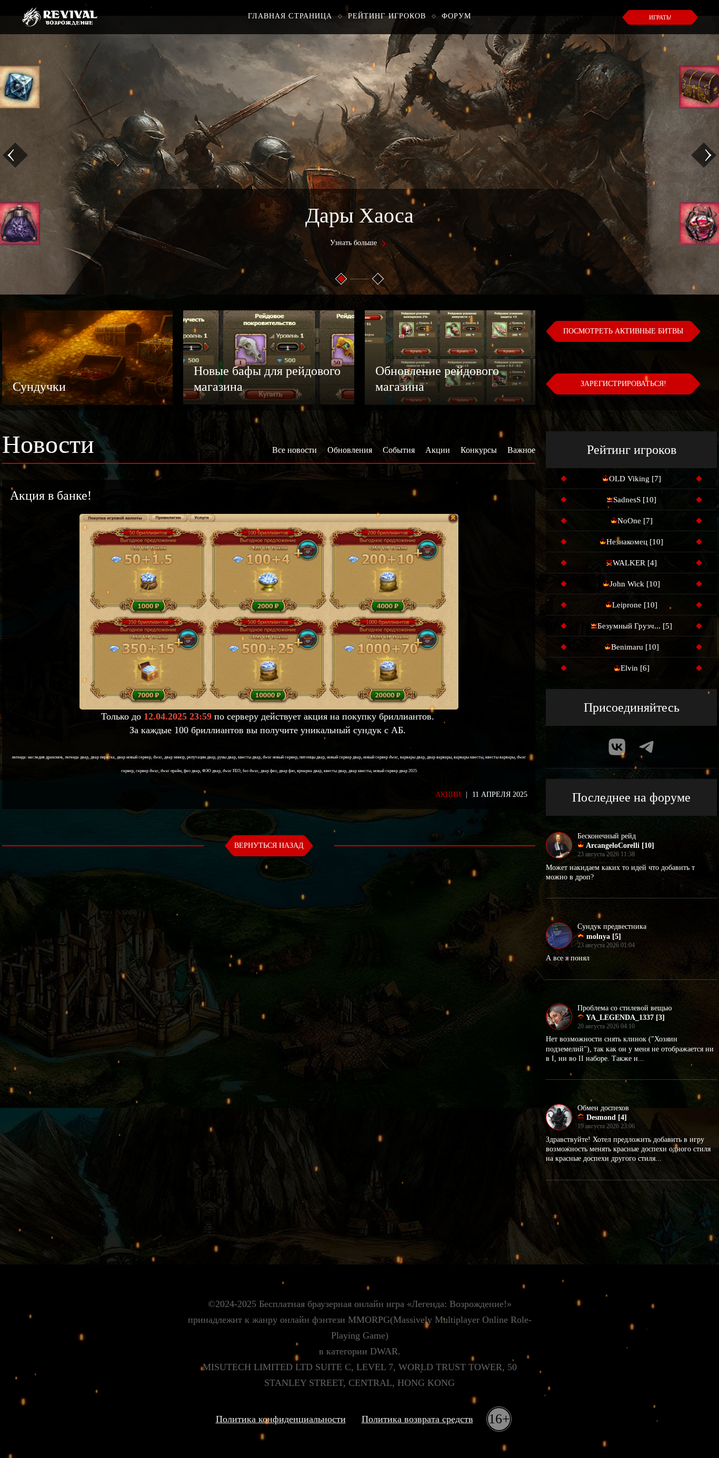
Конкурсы (479, 450)
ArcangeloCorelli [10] (619, 845)
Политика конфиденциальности (281, 1419)
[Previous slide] (15, 155)
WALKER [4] (635, 563)
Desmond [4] (605, 1117)
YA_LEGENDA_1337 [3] (624, 1017)
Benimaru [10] (635, 647)
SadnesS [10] (634, 499)
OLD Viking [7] (635, 478)
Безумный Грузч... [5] (634, 626)
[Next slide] (704, 155)
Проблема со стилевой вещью (624, 1008)
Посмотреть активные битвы (623, 331)
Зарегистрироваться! (623, 384)
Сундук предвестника (611, 926)
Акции (437, 450)
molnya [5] (602, 936)
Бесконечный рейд (606, 836)
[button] (341, 278)
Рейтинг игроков (387, 16)
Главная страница (290, 16)
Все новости (294, 450)
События (399, 450)
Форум (457, 16)
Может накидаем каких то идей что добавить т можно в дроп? (620, 872)
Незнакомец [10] (634, 542)
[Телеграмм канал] (646, 746)
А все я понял (568, 958)
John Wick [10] (635, 584)
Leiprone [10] (634, 605)
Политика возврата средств (417, 1419)
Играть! (660, 17)
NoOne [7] (635, 521)
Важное (521, 450)
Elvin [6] (635, 668)
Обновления (349, 450)
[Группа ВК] (616, 746)
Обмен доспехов (603, 1108)
